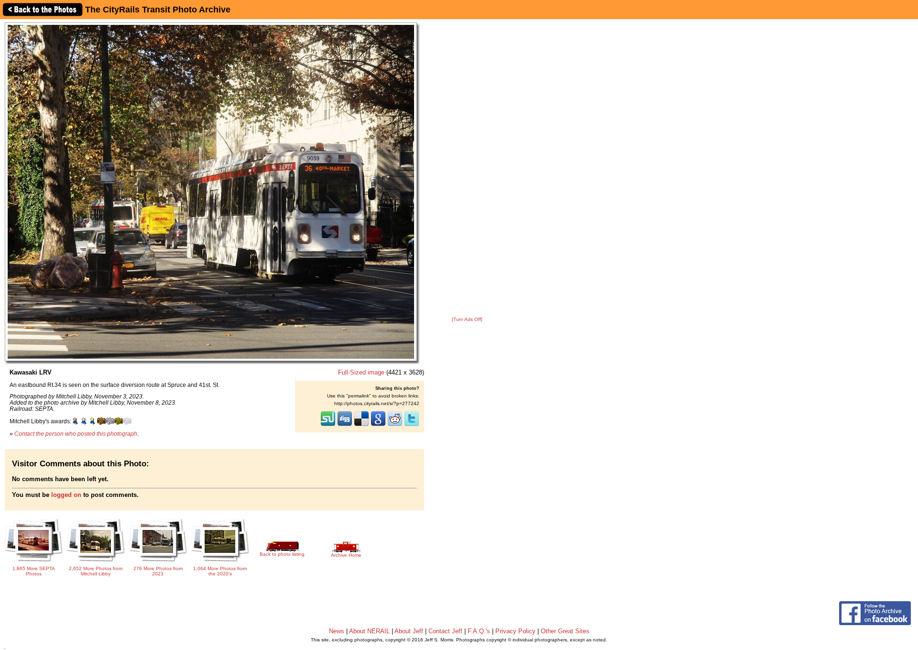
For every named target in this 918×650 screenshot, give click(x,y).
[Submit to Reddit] (395, 425)
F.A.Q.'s (479, 631)
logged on (66, 494)
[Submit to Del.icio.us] (361, 425)
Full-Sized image (361, 372)
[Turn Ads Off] (467, 319)
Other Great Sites (565, 631)
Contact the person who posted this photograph (75, 433)
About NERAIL (369, 631)
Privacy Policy (515, 631)
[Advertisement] (467, 168)
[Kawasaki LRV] (211, 191)
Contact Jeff (445, 631)
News (336, 631)
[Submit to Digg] (344, 425)
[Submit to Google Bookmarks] (378, 425)
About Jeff (408, 631)
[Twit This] (411, 425)
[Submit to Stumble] (328, 425)
